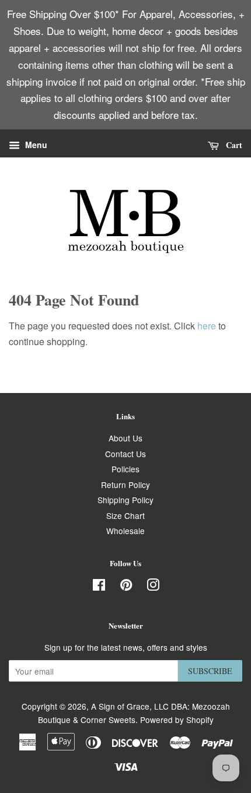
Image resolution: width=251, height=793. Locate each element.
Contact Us (125, 453)
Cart (233, 145)
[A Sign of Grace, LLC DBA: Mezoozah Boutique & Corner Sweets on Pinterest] (126, 586)
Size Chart (125, 515)
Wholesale (125, 530)
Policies (125, 469)
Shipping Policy (125, 500)
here (206, 325)
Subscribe (210, 670)
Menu (35, 145)
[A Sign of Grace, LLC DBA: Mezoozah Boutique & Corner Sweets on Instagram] (153, 586)
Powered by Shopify (177, 719)
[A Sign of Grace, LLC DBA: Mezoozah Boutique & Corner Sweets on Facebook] (99, 586)
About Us (125, 438)
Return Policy (125, 484)
